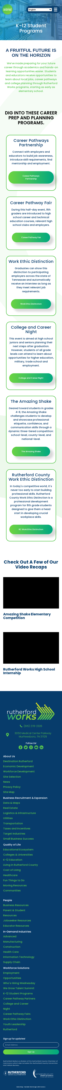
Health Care (11, 952)
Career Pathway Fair (31, 237)
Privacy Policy (12, 787)
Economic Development (18, 766)
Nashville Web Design (30, 1087)
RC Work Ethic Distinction (31, 529)
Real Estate (10, 808)
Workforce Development (19, 771)
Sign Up (31, 1052)
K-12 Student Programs (18, 993)
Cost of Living (12, 870)
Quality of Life (12, 844)
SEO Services (41, 1087)
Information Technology (18, 957)
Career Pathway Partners (19, 998)
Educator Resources (16, 926)
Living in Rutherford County (20, 865)
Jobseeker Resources (17, 920)
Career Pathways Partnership (31, 177)
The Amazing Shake (31, 451)
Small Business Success (18, 839)
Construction (11, 947)
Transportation (13, 823)
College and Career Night (31, 378)
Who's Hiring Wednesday (19, 983)
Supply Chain (11, 962)
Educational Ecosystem (18, 849)
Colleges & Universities (18, 855)
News (6, 782)
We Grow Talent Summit (18, 988)
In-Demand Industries (17, 931)
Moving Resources (15, 885)
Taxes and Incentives (16, 828)
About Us (9, 756)
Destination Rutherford (18, 761)
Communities (12, 890)
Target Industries (14, 833)
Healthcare (10, 875)
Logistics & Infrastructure (19, 813)
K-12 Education (12, 860)
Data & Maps (11, 803)
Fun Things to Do (13, 880)
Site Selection (12, 777)
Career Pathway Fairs (17, 1014)
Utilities (8, 818)
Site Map (8, 792)
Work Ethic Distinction (31, 304)
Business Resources (16, 905)
